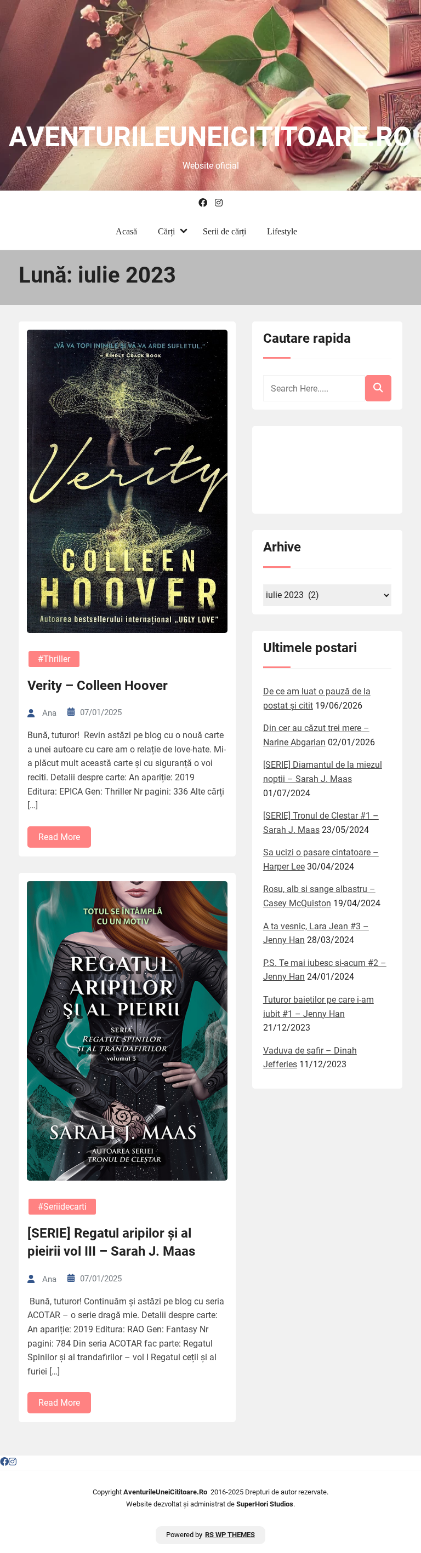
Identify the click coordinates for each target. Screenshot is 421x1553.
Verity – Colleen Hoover (97, 685)
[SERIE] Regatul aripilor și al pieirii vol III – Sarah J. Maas (111, 1242)
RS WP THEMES (230, 1535)
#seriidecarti (62, 1206)
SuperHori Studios (264, 1504)
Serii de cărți (224, 231)
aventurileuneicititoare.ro (210, 137)
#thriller (54, 659)
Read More (59, 837)
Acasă (126, 231)
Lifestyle (282, 231)
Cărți (166, 231)
